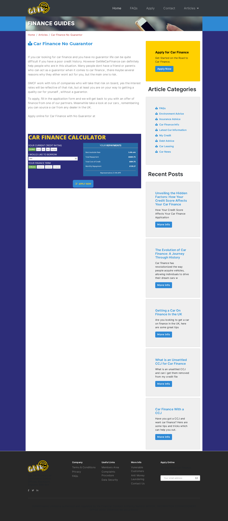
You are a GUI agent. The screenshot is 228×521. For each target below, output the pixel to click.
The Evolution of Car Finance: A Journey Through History (170, 253)
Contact (169, 8)
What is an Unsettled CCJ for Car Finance (171, 361)
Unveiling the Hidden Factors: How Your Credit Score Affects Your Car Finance (171, 198)
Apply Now (164, 68)
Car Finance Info (169, 124)
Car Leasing (166, 146)
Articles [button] (189, 8)
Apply (150, 8)
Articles (43, 34)
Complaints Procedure (108, 473)
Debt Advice (166, 140)
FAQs (134, 8)
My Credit (165, 135)
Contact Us (138, 483)
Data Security (110, 479)
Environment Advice (171, 113)
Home (117, 8)
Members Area (110, 467)
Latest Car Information (173, 129)
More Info (163, 224)
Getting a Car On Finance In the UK (168, 312)
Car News (165, 151)
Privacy (76, 471)
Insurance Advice (169, 119)
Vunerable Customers (137, 469)
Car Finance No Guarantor (66, 34)
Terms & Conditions (84, 467)
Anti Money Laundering (138, 477)
